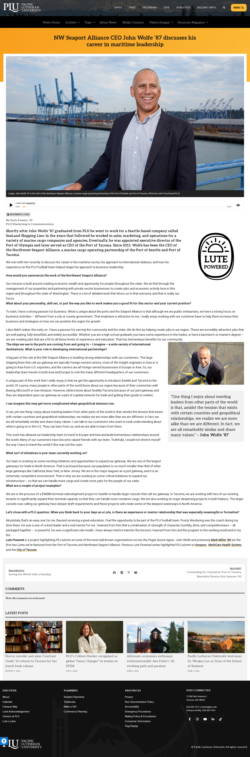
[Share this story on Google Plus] (122, 572)
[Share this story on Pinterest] (129, 572)
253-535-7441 (208, 710)
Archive (70, 22)
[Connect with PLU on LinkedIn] (213, 719)
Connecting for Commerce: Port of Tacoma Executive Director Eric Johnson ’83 (214, 574)
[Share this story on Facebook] (114, 572)
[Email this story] (135, 572)
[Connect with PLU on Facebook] (189, 719)
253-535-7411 (192, 707)
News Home (51, 22)
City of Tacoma (27, 550)
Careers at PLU (11, 716)
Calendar (7, 701)
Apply (118, 7)
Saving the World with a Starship (30, 574)
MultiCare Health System (224, 545)
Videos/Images (159, 22)
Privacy (129, 696)
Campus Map (10, 706)
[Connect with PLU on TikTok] (220, 719)
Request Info (206, 7)
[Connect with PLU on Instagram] (197, 719)
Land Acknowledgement (16, 711)
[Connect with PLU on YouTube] (205, 719)
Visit (132, 7)
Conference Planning (75, 711)
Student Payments (74, 696)
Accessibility (132, 706)
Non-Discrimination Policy (139, 701)
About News (108, 22)
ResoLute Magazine (191, 22)
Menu (237, 7)
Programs (150, 7)
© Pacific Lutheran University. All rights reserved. (219, 747)
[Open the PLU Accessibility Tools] (4, 741)
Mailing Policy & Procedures (140, 716)
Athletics (183, 7)
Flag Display (131, 726)
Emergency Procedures (138, 711)
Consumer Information (138, 721)
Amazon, (201, 545)
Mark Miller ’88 (221, 540)
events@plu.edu (209, 707)
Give (167, 7)
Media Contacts (133, 22)
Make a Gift (70, 706)
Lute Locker (9, 721)
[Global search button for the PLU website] (224, 7)
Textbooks (70, 701)
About (6, 696)
